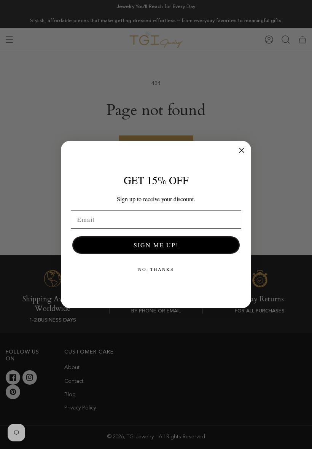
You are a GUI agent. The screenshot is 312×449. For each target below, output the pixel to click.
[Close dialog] (241, 150)
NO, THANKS (156, 269)
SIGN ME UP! (156, 245)
